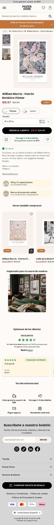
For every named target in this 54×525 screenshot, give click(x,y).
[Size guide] (6, 139)
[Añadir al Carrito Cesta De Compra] (31, 251)
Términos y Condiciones (17, 493)
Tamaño (6, 116)
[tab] (43, 7)
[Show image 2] (6, 54)
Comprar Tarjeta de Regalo (29, 485)
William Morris (18, 31)
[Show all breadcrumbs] (5, 31)
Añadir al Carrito (27, 130)
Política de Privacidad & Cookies (27, 497)
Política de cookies (39, 493)
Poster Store (33, 518)
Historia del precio (10, 174)
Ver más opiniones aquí (27, 383)
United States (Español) (27, 513)
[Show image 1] (6, 40)
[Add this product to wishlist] (47, 139)
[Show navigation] (4, 8)
